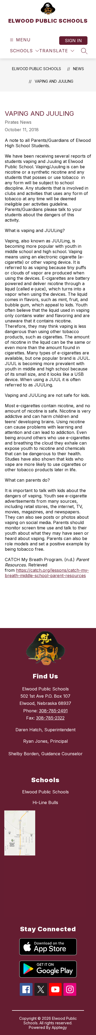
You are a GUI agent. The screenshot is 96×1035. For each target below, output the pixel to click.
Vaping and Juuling (54, 81)
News (78, 68)
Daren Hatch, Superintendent (45, 729)
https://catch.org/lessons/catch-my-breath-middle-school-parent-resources (47, 573)
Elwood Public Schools (45, 791)
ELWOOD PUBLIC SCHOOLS (36, 68)
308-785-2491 (53, 710)
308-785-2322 (50, 718)
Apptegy (59, 1027)
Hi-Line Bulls (45, 802)
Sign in (73, 40)
